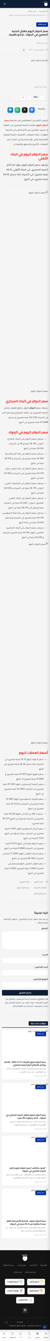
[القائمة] (4, 4)
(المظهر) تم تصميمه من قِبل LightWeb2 (27, 1323)
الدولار (32, 408)
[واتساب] (17, 110)
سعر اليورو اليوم (40, 894)
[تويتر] (24, 110)
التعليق (44, 929)
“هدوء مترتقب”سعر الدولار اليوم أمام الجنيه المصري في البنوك (28, 1169)
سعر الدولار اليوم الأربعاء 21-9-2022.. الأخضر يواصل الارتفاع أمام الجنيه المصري (25, 1063)
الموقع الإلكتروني (40, 979)
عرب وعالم (32, 11)
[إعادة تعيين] (23, 97)
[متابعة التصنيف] (33, 24)
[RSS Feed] (25, 1310)
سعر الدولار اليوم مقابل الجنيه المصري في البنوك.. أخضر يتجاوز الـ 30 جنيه (26, 1116)
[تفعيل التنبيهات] (44, 1327)
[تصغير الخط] (42, 97)
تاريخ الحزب (21, 1265)
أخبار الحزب (33, 1265)
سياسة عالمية (8, 1265)
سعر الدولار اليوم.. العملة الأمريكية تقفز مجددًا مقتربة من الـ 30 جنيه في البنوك (26, 1222)
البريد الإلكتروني (40, 967)
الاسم (45, 955)
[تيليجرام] (10, 110)
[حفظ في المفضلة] (23, 50)
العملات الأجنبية (40, 888)
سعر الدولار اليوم (23, 888)
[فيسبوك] (32, 110)
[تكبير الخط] (28, 97)
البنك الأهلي (38, 882)
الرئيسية (42, 11)
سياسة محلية (30, 1272)
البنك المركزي (24, 882)
